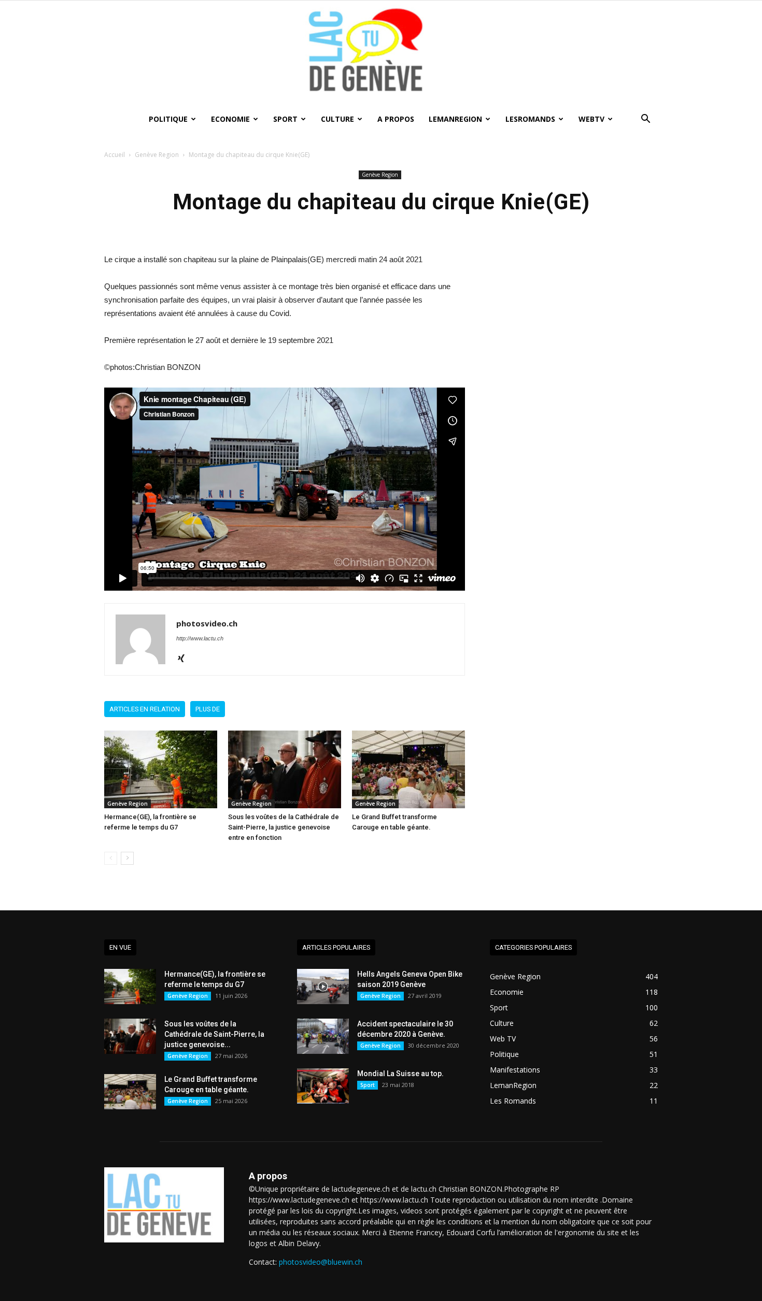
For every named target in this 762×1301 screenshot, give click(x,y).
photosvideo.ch (206, 623)
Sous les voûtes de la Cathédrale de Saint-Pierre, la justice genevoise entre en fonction (283, 827)
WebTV (591, 119)
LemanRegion (455, 119)
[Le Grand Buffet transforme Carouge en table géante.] (408, 769)
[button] (645, 120)
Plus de (207, 709)
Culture (337, 119)
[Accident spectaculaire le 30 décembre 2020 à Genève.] (323, 1036)
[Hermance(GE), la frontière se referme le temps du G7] (160, 769)
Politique (168, 119)
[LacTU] (381, 54)
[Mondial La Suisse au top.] (323, 1086)
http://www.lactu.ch (199, 638)
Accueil (114, 154)
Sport (285, 119)
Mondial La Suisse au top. (400, 1073)
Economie (230, 119)
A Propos (395, 119)
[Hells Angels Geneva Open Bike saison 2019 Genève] (323, 987)
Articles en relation (144, 709)
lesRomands (530, 119)
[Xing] (184, 659)
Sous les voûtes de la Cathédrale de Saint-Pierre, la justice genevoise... (214, 1034)
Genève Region (157, 154)
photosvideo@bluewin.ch (320, 1262)
